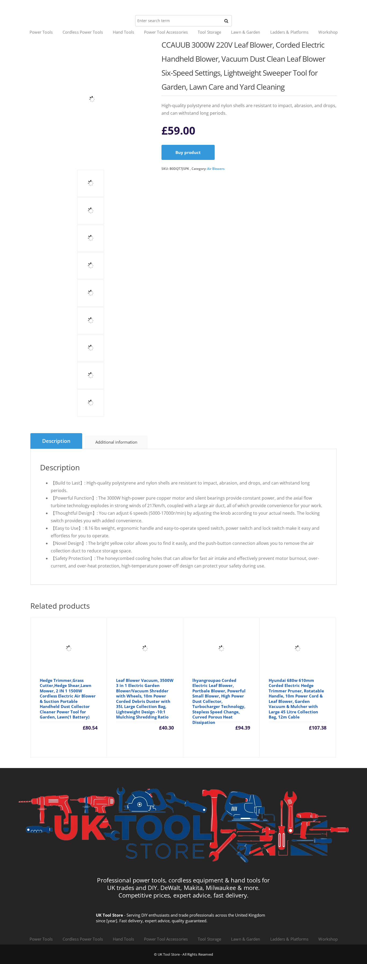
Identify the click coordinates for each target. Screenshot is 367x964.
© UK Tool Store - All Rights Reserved (183, 954)
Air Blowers (216, 168)
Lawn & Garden (245, 32)
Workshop (328, 32)
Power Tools (41, 32)
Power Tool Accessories (166, 32)
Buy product (188, 152)
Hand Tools (123, 32)
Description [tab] (56, 440)
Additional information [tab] (116, 442)
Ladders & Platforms (289, 32)
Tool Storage (209, 32)
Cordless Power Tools (83, 32)
